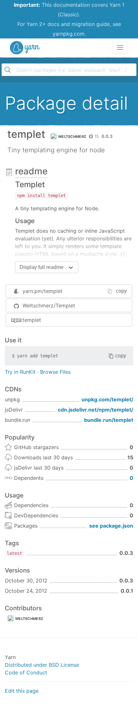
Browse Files (55, 372)
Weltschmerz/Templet (48, 305)
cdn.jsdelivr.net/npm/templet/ (95, 409)
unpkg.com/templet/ (107, 399)
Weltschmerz (72, 136)
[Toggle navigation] (120, 47)
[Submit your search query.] (8, 70)
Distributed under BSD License (42, 665)
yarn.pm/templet (42, 291)
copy (121, 291)
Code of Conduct (26, 672)
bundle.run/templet (108, 420)
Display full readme (42, 267)
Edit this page (22, 691)
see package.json (111, 525)
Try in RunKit (20, 372)
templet (31, 320)
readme (31, 171)
